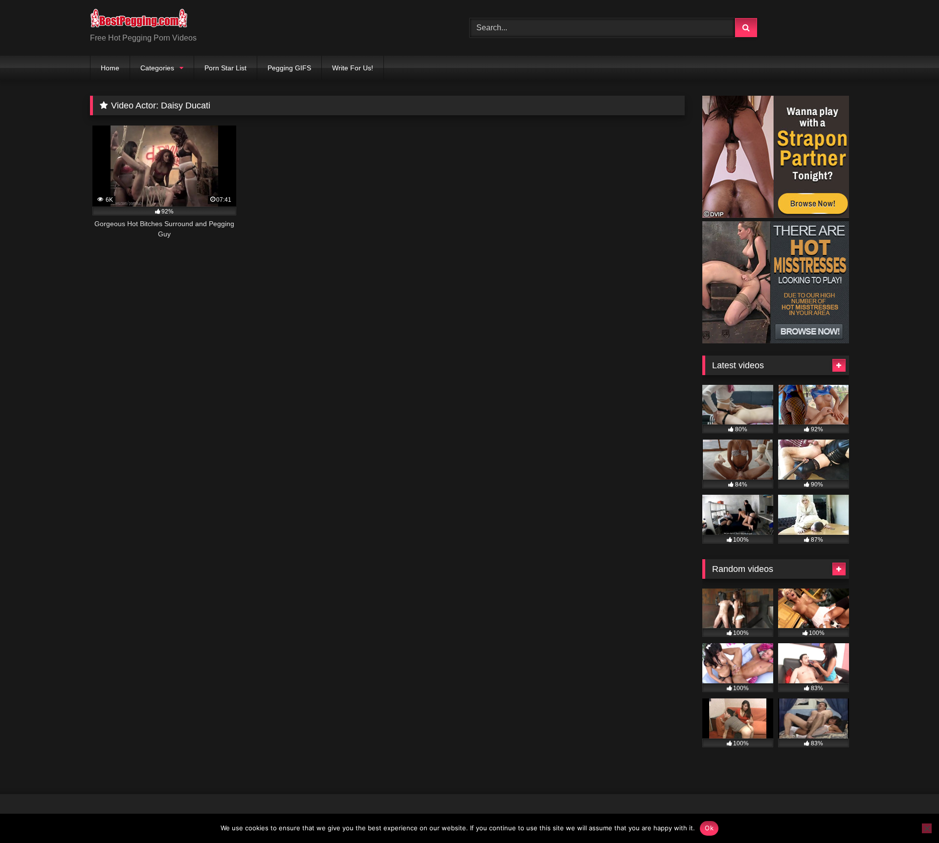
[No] (927, 828)
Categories (157, 68)
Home (110, 68)
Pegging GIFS (289, 68)
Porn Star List (225, 68)
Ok (709, 828)
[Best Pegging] (139, 20)
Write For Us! (352, 68)
